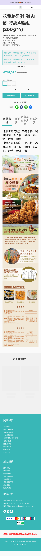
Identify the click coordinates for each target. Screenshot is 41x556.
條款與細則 (7, 441)
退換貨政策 (7, 488)
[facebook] (21, 107)
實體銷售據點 (8, 432)
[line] (17, 107)
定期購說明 (7, 479)
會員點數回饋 (8, 476)
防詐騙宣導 (7, 447)
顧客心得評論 (8, 429)
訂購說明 (6, 471)
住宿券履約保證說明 (10, 438)
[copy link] (30, 107)
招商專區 (6, 449)
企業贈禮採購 (8, 435)
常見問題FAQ (8, 482)
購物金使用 (7, 473)
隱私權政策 (7, 444)
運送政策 (6, 485)
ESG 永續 (6, 452)
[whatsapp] (26, 107)
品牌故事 (6, 427)
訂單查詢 (6, 468)
